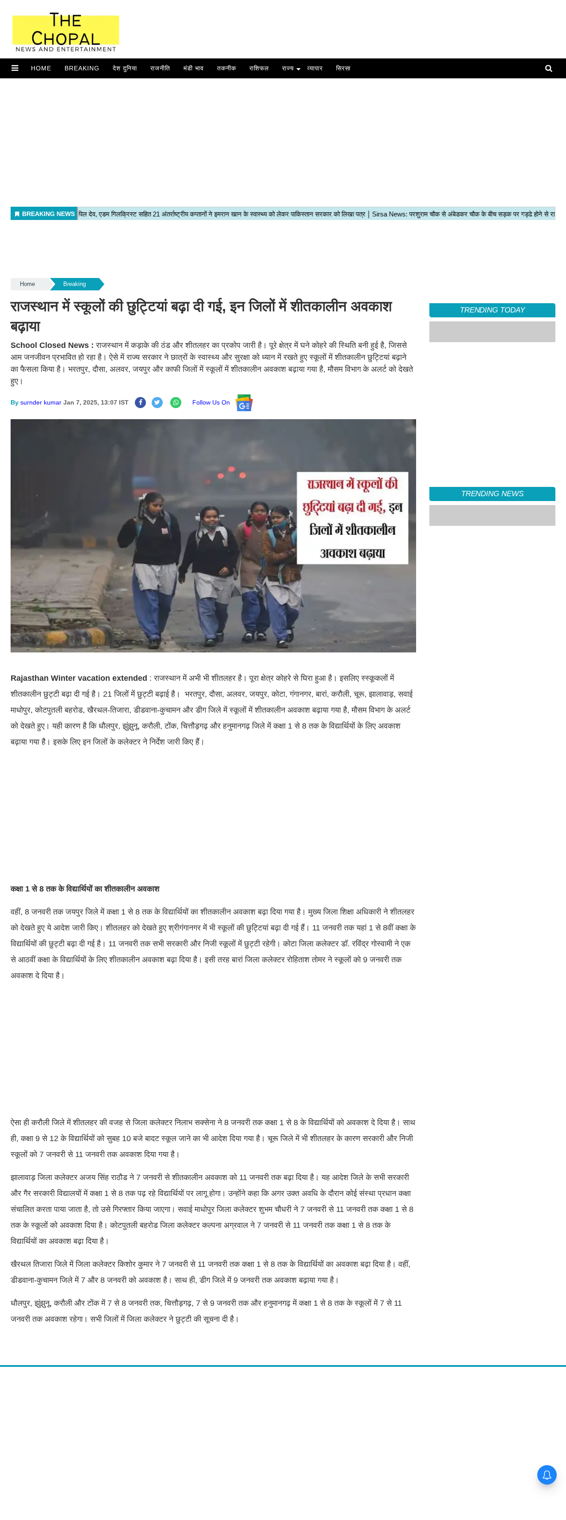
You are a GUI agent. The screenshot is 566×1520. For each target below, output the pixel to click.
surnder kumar (40, 402)
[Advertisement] (265, 140)
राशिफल (259, 68)
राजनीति (160, 68)
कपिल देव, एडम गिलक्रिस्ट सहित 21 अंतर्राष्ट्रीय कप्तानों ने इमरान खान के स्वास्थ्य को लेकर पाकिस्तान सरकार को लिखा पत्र (491, 612)
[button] (14, 68)
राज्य (288, 68)
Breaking (82, 68)
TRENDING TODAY (492, 310)
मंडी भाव (194, 68)
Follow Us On (213, 402)
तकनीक (226, 68)
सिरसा (343, 68)
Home (41, 68)
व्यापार (315, 68)
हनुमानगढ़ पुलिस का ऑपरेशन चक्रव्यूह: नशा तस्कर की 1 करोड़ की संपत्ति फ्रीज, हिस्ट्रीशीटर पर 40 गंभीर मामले (489, 652)
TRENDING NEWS (492, 494)
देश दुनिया (125, 68)
